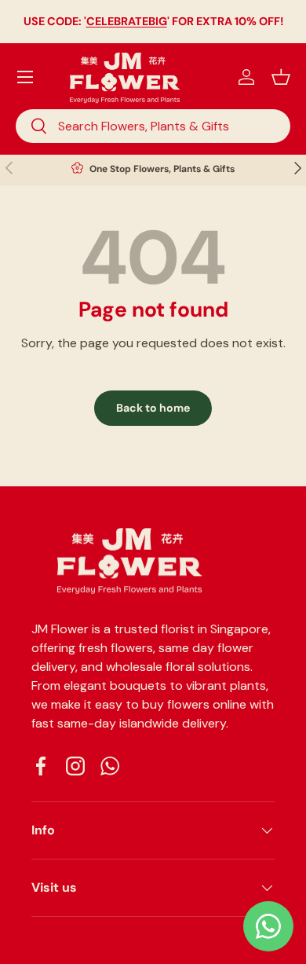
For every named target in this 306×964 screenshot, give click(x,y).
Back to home (153, 408)
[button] (281, 77)
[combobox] (153, 126)
